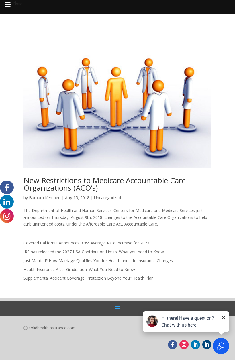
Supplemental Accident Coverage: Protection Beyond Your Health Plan (88, 278)
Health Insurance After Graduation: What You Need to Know (79, 269)
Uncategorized (107, 197)
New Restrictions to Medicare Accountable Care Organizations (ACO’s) (104, 184)
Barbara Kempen (44, 197)
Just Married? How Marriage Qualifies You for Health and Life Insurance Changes (98, 260)
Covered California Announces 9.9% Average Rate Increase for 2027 (86, 243)
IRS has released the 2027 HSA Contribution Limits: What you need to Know (93, 251)
